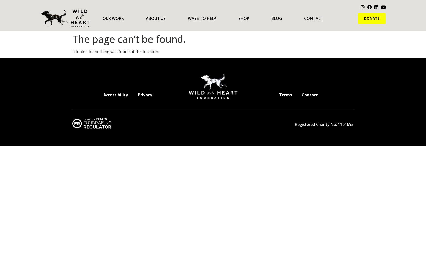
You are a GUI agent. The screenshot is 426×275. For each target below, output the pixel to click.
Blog (276, 18)
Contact (313, 18)
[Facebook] (369, 7)
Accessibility (115, 94)
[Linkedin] (376, 7)
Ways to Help (202, 18)
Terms (285, 94)
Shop (243, 18)
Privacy (145, 94)
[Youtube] (383, 7)
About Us (156, 18)
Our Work (113, 18)
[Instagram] (362, 7)
